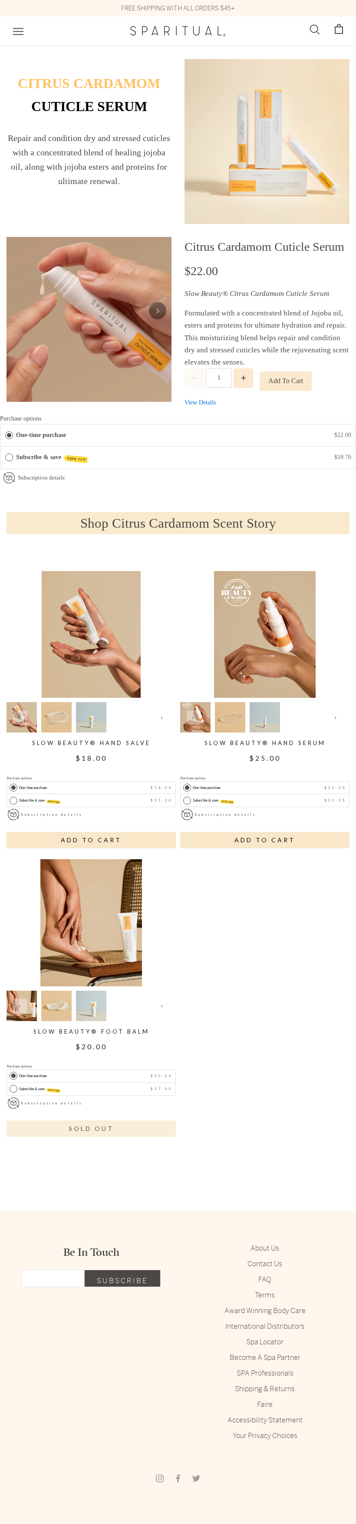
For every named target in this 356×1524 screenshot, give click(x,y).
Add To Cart (285, 380)
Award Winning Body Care (265, 1310)
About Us (265, 1248)
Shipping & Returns (265, 1388)
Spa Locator (264, 1342)
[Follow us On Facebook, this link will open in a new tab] (178, 1478)
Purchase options (20, 418)
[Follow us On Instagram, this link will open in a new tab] (160, 1478)
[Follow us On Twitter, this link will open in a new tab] (196, 1478)
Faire (265, 1404)
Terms (265, 1295)
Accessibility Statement (265, 1420)
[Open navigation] (18, 31)
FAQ (264, 1279)
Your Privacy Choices (265, 1435)
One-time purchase (41, 435)
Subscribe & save (51, 458)
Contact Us (264, 1263)
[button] (339, 29)
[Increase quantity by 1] (243, 378)
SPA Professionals (265, 1373)
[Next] (157, 310)
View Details (200, 402)
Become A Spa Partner (265, 1357)
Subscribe (122, 1280)
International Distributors (264, 1326)
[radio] (9, 435)
